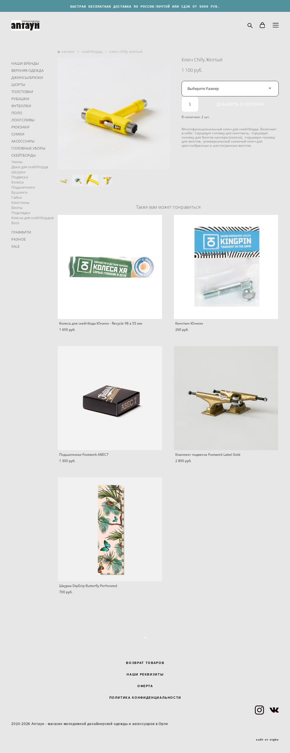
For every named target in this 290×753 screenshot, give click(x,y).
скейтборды (92, 51)
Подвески (19, 177)
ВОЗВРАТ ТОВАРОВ (145, 662)
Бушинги (19, 192)
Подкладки (20, 212)
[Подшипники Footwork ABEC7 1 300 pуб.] (110, 398)
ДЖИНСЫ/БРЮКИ (27, 77)
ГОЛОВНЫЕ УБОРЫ (28, 148)
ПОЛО (16, 112)
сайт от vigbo (267, 739)
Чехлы (17, 161)
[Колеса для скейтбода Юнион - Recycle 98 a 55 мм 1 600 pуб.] (110, 267)
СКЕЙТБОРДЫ (23, 155)
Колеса (17, 182)
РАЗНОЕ (18, 239)
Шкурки (18, 171)
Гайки (16, 197)
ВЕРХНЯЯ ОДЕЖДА (27, 70)
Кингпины (20, 202)
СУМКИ (17, 134)
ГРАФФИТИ (21, 232)
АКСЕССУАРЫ (23, 141)
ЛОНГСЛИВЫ (23, 119)
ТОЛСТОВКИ (22, 91)
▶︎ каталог (66, 51)
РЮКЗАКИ (20, 127)
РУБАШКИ (20, 98)
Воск (15, 222)
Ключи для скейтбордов (32, 217)
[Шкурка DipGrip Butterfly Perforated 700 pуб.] (110, 529)
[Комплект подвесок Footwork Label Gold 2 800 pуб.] (226, 398)
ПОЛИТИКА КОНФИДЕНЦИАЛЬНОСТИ (145, 697)
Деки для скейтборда (29, 166)
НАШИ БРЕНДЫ (25, 63)
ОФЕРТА (145, 686)
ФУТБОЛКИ (21, 105)
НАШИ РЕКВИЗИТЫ (145, 674)
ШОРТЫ (18, 84)
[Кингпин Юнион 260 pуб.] (226, 267)
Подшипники (23, 187)
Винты (17, 207)
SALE (15, 246)
